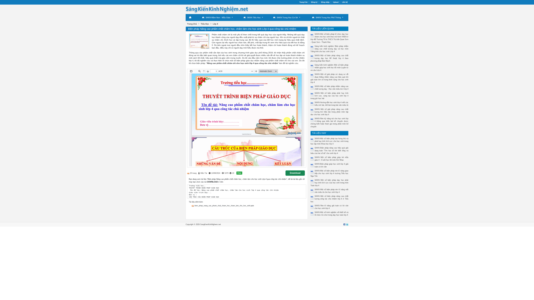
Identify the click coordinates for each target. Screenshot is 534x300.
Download (295, 173)
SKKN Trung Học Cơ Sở (287, 17)
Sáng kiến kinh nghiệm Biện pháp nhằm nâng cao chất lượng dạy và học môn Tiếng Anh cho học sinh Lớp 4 (329, 48)
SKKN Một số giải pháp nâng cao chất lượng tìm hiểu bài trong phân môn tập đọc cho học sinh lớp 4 (329, 112)
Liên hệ (345, 2)
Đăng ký (314, 2)
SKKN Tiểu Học (254, 17)
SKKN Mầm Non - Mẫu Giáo (218, 17)
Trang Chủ (303, 2)
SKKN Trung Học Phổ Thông (328, 17)
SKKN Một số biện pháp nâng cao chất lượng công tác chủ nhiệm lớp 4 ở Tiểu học (329, 198)
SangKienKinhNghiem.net (210, 224)
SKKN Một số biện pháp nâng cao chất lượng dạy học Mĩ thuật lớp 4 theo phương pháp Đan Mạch (329, 58)
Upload (335, 2)
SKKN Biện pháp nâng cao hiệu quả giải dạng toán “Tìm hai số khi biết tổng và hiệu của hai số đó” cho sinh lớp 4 (329, 150)
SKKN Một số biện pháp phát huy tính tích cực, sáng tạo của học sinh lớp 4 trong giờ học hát (329, 95)
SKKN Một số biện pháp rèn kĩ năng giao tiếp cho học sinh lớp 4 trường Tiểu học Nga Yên (329, 173)
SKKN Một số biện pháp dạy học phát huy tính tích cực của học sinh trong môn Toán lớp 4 (329, 182)
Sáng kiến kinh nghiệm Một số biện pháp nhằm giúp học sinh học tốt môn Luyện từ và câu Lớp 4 (329, 67)
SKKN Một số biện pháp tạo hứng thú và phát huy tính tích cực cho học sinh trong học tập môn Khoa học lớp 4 (329, 141)
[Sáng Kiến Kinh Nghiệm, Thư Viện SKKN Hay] (217, 9)
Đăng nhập (325, 2)
